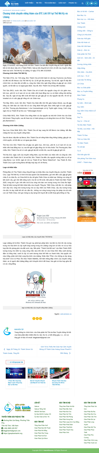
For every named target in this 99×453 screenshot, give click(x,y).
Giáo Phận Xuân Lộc (90, 443)
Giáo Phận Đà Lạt (89, 419)
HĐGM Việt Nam (39, 411)
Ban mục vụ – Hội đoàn (85, 19)
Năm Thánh (81, 95)
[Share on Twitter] (37, 318)
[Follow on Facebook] (87, 3)
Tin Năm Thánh (82, 143)
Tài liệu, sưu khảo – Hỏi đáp (85, 130)
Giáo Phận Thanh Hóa (66, 430)
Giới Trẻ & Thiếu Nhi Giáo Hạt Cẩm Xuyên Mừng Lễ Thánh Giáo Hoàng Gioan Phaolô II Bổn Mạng (55, 350)
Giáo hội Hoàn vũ (7, 10)
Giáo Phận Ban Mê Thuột (42, 428)
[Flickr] (95, 3)
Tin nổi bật (23, 10)
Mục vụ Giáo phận (83, 88)
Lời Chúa (80, 84)
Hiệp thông (81, 68)
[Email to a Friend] (40, 318)
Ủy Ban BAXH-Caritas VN (42, 414)
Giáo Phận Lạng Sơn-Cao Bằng (69, 422)
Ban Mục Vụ (81, 15)
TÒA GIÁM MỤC (50, 3)
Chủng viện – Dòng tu (85, 31)
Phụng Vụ (80, 99)
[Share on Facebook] (33, 318)
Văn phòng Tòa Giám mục (86, 158)
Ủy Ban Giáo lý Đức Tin (41, 417)
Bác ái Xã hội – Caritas (85, 11)
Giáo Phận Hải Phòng (66, 417)
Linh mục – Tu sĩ (83, 76)
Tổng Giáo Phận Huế (41, 425)
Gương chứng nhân (84, 64)
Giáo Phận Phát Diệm (66, 424)
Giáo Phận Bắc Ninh (65, 409)
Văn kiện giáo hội (83, 155)
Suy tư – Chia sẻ (83, 121)
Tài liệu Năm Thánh (84, 125)
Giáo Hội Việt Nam (84, 46)
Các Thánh (81, 23)
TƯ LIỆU (27, 9)
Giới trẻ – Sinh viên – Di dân (86, 59)
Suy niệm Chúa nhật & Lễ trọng (86, 112)
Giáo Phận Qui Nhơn (41, 438)
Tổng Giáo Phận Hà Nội (66, 406)
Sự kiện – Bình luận (84, 103)
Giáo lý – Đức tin (83, 50)
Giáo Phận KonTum (40, 436)
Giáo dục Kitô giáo (83, 38)
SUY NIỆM (36, 9)
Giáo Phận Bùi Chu (65, 411)
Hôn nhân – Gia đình (84, 72)
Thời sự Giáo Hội (16, 10)
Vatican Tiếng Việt (40, 409)
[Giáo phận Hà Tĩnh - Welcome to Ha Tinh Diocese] (11, 3)
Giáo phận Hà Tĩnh (84, 54)
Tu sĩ (79, 151)
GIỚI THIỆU (29, 3)
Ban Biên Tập (31, 21)
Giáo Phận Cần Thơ (90, 417)
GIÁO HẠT (62, 3)
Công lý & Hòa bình (84, 35)
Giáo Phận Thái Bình (65, 427)
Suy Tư (80, 117)
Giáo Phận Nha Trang (41, 433)
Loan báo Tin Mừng (84, 80)
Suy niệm (80, 107)
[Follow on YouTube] (91, 3)
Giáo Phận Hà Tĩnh (65, 414)
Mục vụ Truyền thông (84, 91)
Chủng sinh (81, 27)
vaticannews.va (65, 314)
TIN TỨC (39, 3)
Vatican (36, 406)
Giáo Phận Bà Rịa (89, 411)
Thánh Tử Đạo (82, 135)
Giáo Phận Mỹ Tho (90, 427)
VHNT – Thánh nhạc (84, 162)
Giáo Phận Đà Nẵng (40, 430)
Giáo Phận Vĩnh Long (90, 440)
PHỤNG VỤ (73, 3)
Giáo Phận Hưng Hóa (66, 419)
